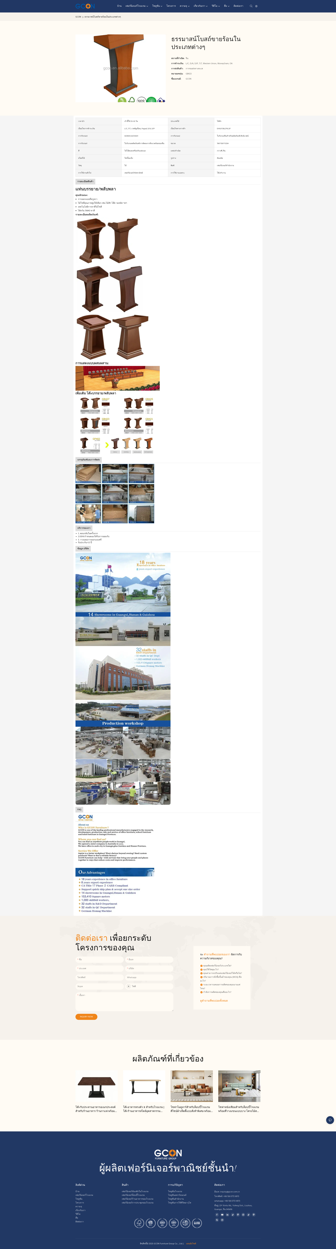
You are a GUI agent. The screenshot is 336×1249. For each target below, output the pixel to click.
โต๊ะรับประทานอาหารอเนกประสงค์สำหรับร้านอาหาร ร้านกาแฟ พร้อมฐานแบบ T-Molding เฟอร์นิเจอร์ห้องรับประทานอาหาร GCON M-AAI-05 (95, 1109)
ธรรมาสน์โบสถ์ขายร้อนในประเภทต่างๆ (103, 17)
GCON (78, 17)
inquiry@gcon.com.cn (230, 1192)
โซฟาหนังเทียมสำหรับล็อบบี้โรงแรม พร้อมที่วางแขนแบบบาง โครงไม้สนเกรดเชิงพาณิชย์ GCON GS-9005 (238, 1109)
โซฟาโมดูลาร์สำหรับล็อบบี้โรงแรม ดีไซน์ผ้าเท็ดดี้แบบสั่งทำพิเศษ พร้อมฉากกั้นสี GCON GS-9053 (191, 1109)
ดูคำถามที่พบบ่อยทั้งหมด (214, 1001)
